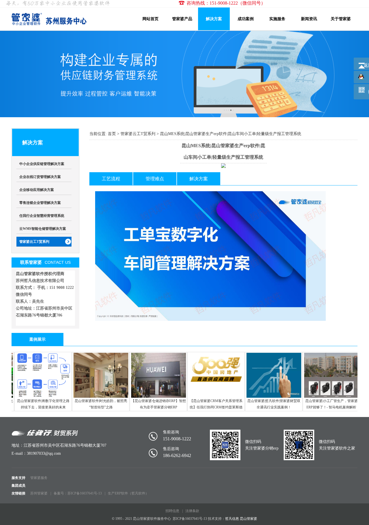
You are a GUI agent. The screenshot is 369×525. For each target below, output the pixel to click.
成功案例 (246, 19)
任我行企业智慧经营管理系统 (41, 216)
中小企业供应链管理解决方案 (41, 164)
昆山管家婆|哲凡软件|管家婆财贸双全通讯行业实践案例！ (272, 404)
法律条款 (192, 511)
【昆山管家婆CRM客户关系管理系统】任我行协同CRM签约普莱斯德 (214, 404)
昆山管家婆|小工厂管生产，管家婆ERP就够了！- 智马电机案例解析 (330, 404)
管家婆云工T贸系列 (34, 242)
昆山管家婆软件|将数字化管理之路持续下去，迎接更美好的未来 (41, 404)
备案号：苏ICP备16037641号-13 (78, 493)
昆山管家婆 (248, 519)
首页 (112, 134)
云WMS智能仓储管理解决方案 (42, 229)
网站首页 (150, 19)
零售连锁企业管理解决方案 (40, 203)
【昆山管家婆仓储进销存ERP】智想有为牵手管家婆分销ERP (156, 404)
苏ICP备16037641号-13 (190, 519)
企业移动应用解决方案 (36, 190)
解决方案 (214, 19)
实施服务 (277, 19)
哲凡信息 (232, 519)
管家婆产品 (182, 19)
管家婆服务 (39, 478)
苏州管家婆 (39, 493)
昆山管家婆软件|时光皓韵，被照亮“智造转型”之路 (99, 404)
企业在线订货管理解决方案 (40, 177)
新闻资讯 (309, 19)
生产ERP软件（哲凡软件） (128, 493)
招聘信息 (172, 511)
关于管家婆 (341, 19)
